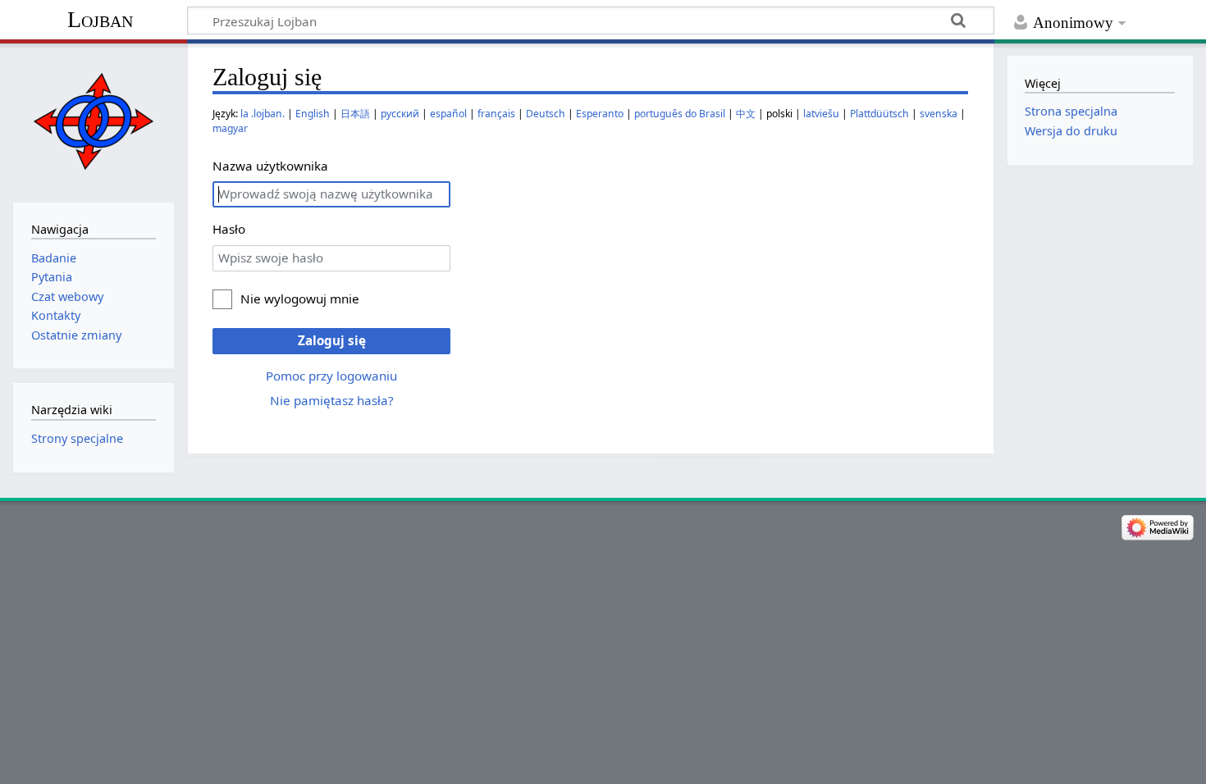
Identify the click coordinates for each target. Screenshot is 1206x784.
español (448, 114)
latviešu (821, 114)
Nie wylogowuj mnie (299, 298)
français (496, 114)
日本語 (355, 114)
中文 (746, 114)
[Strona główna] (93, 120)
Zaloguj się (332, 340)
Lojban (100, 19)
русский (400, 114)
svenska (938, 114)
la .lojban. (262, 114)
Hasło (228, 229)
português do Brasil (679, 114)
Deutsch (545, 114)
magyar (230, 128)
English (312, 114)
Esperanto (600, 114)
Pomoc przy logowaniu (331, 375)
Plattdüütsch (879, 114)
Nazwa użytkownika (270, 165)
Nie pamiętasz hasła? (332, 400)
